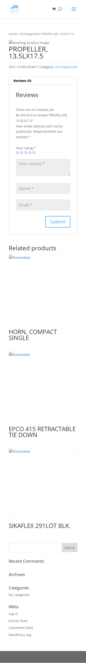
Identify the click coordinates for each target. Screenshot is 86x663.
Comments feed (21, 628)
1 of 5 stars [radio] (17, 152)
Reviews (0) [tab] (22, 80)
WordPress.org (20, 635)
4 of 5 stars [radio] (29, 152)
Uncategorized (29, 34)
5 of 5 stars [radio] (34, 152)
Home (13, 34)
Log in (13, 613)
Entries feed (18, 621)
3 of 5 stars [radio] (25, 152)
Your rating (26, 148)
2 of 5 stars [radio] (21, 152)
